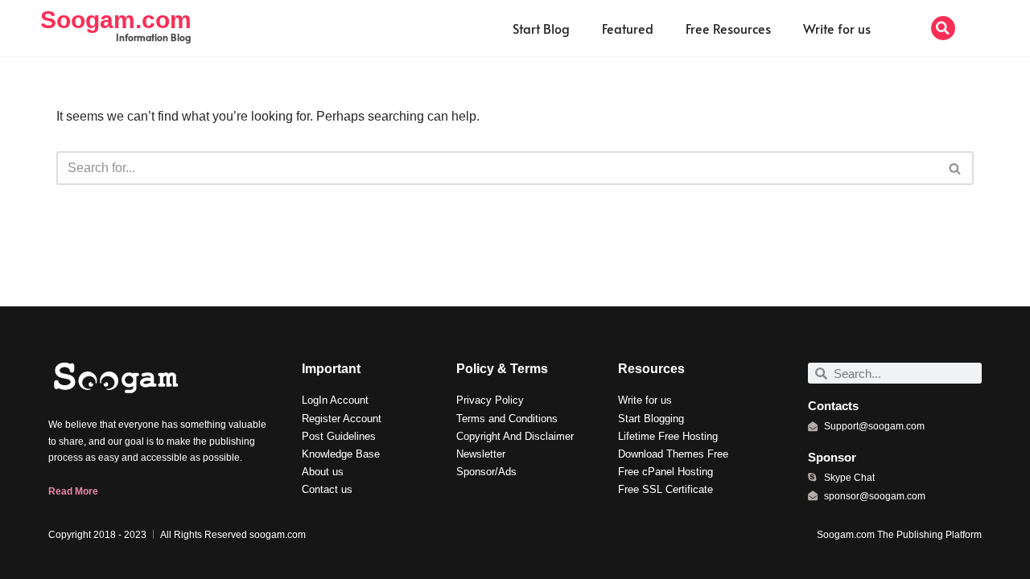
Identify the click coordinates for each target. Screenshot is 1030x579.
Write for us (837, 28)
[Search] (955, 168)
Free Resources (728, 28)
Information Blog (153, 37)
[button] (943, 28)
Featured (627, 28)
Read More (73, 491)
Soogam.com (116, 19)
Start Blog (541, 28)
